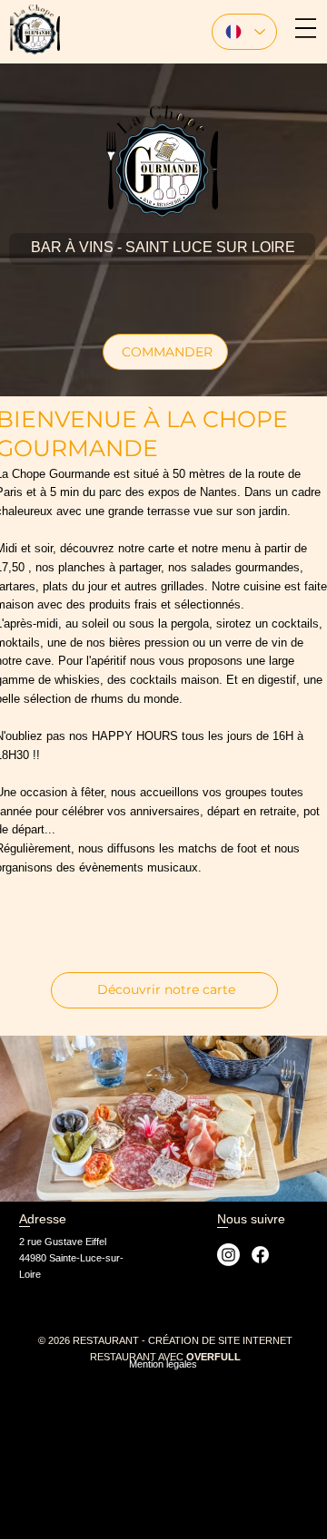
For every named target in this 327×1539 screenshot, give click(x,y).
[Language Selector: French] (244, 32)
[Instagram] (228, 1254)
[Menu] (305, 28)
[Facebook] (260, 1254)
